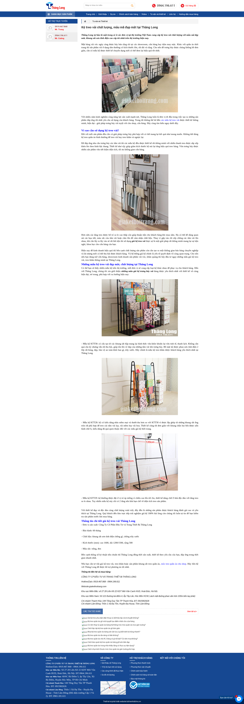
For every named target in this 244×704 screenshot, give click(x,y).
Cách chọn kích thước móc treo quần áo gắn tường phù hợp (111, 649)
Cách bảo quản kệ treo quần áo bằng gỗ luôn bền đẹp (108, 642)
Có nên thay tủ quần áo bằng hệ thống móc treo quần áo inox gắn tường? (116, 625)
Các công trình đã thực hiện (112, 671)
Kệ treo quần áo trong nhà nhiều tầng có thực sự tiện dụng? (110, 646)
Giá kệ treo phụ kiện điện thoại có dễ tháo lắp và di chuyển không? (113, 618)
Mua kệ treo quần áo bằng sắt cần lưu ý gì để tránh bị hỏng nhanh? (113, 632)
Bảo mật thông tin (138, 679)
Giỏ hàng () (190, 5)
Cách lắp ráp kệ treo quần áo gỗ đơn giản (103, 628)
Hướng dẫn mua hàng (188, 14)
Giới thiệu (102, 14)
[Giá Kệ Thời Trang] (55, 5)
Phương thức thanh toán (140, 663)
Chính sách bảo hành (139, 671)
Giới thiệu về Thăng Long (111, 663)
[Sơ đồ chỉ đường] (113, 688)
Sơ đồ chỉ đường (108, 675)
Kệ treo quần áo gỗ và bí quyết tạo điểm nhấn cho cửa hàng (110, 621)
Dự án (113, 14)
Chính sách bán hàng (128, 14)
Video (144, 14)
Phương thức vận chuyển (141, 667)
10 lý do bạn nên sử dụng (111, 667)
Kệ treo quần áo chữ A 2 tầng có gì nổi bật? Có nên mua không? (112, 639)
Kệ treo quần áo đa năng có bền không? (103, 635)
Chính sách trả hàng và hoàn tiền (144, 675)
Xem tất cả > (192, 611)
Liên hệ (172, 14)
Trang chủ (90, 14)
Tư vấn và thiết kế (158, 14)
